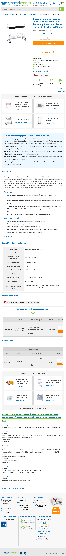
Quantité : (36, 38)
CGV (20, 503)
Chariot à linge (32, 15)
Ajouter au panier (48, 43)
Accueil (2, 14)
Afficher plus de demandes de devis (13, 488)
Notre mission (22, 500)
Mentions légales (23, 505)
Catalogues (38, 500)
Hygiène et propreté (10, 15)
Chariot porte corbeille (22, 119)
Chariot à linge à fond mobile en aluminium (53, 104)
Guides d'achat (39, 503)
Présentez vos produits (41, 505)
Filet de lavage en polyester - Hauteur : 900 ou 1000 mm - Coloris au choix (22, 382)
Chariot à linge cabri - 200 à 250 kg (54, 119)
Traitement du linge (22, 15)
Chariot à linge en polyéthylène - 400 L (22, 396)
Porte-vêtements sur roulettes (53, 396)
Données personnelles (24, 508)
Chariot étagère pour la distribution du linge (53, 381)
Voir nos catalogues (56, 510)
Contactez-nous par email (9, 511)
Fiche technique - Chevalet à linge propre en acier (23, 302)
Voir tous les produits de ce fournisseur (33, 408)
